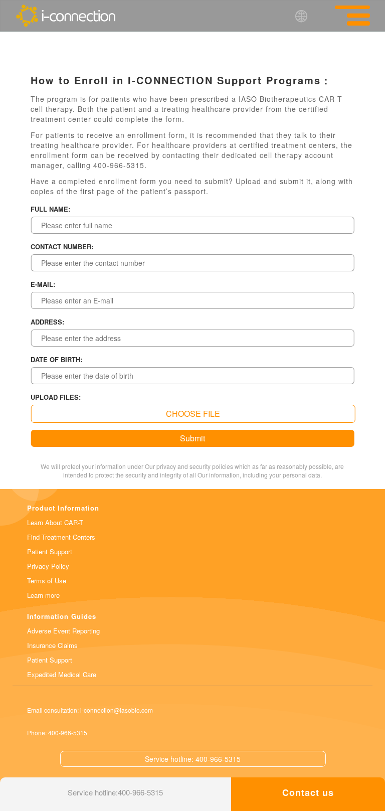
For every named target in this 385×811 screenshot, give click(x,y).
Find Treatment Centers (61, 537)
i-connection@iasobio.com (90, 710)
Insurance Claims (52, 645)
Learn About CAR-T (55, 522)
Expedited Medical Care (61, 674)
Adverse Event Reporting (63, 630)
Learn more (43, 595)
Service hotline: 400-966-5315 (193, 759)
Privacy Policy (48, 566)
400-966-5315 (57, 732)
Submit (192, 438)
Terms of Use (46, 580)
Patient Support (49, 551)
